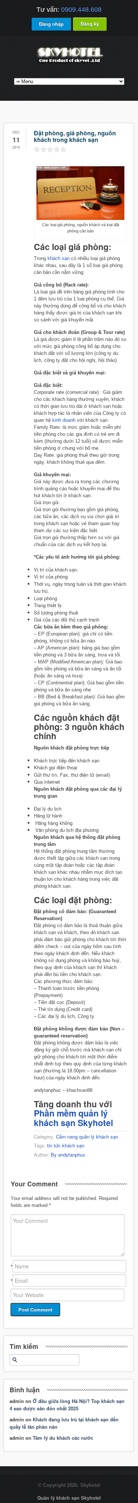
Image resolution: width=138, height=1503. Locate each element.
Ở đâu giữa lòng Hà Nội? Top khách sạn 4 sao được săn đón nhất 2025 (67, 1404)
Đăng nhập (51, 23)
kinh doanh (63, 420)
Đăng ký (90, 23)
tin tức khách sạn (65, 1145)
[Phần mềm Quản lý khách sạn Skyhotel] (69, 63)
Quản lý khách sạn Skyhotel (69, 1497)
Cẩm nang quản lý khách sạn (87, 1136)
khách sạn (58, 258)
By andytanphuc (68, 1154)
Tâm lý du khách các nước (63, 1437)
